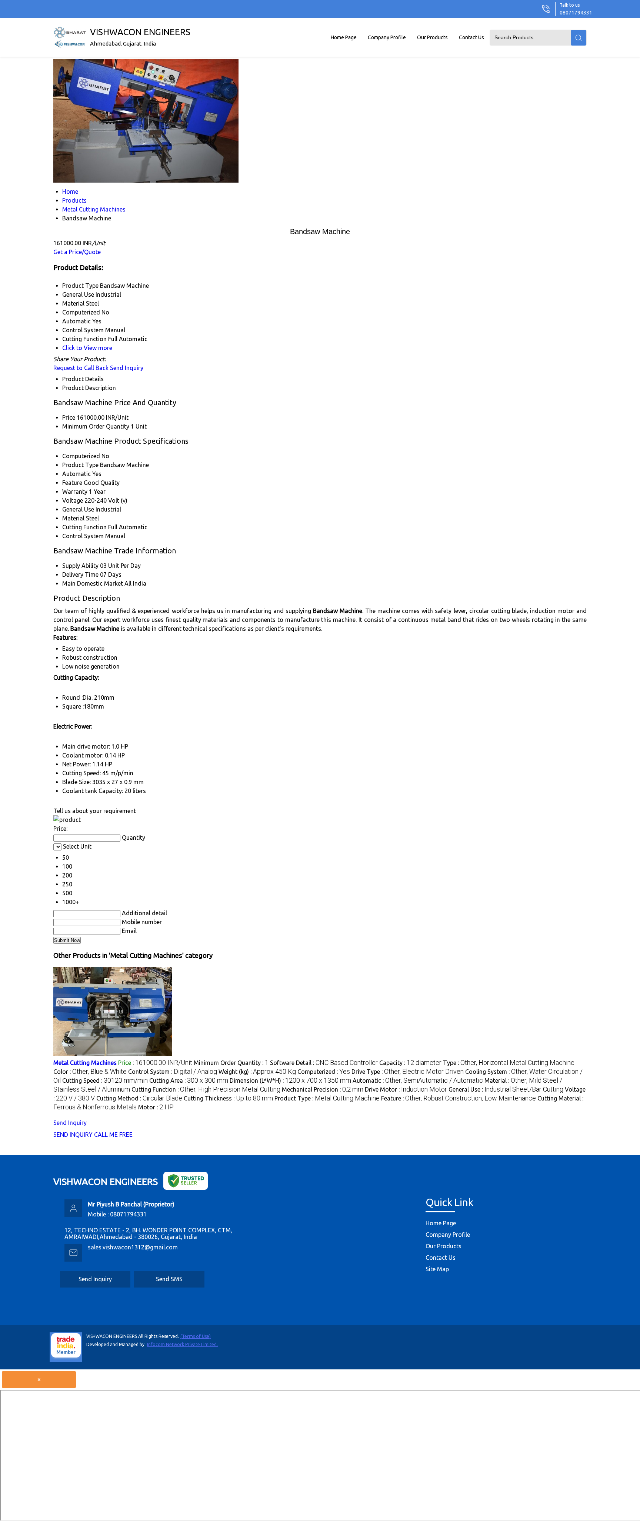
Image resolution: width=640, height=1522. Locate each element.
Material (73, 518)
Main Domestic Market (92, 583)
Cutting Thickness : (228, 1098)
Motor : (156, 1107)
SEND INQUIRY (73, 1134)
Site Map (437, 1269)
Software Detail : (324, 1062)
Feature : (458, 1098)
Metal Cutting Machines (85, 1062)
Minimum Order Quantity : (231, 1062)
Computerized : (323, 1071)
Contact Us (471, 37)
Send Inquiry (126, 367)
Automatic (76, 473)
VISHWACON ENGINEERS (140, 37)
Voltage (72, 500)
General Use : (506, 1089)
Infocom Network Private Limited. (182, 1344)
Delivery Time (80, 574)
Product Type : (327, 1098)
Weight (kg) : (257, 1071)
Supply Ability (80, 565)
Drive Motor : (406, 1089)
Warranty (74, 491)
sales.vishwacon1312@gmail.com (133, 1247)
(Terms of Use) (195, 1336)
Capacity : (410, 1062)
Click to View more (87, 347)
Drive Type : (407, 1071)
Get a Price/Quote (77, 252)
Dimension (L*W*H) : (290, 1080)
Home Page (344, 37)
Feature (72, 482)
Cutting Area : (188, 1080)
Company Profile (387, 37)
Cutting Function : (205, 1089)
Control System (83, 536)
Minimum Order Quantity (95, 426)
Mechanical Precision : (322, 1089)
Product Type (80, 465)
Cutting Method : (139, 1098)
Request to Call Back (81, 367)
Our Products (432, 37)
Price (68, 417)
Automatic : (418, 1080)
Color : (90, 1071)
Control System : (172, 1071)
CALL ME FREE (113, 1134)
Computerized (81, 456)
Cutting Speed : (105, 1080)
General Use (78, 509)
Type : (508, 1062)
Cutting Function (84, 527)
